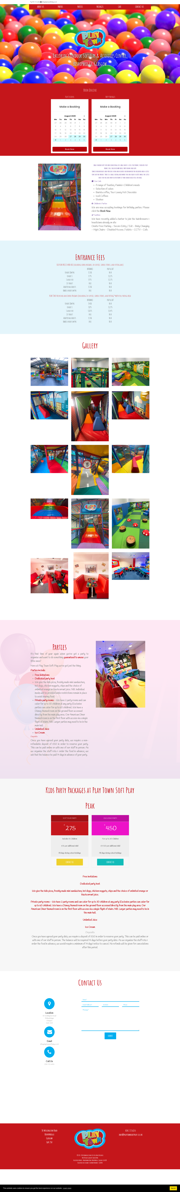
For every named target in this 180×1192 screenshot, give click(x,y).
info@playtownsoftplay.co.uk (49, 2)
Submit (110, 1035)
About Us (40, 7)
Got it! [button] (173, 1188)
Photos (60, 7)
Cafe (120, 7)
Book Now (105, 211)
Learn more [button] (67, 1188)
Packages (100, 7)
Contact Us (139, 7)
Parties (80, 7)
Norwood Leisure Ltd (88, 1155)
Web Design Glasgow (87, 1158)
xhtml (96, 1158)
